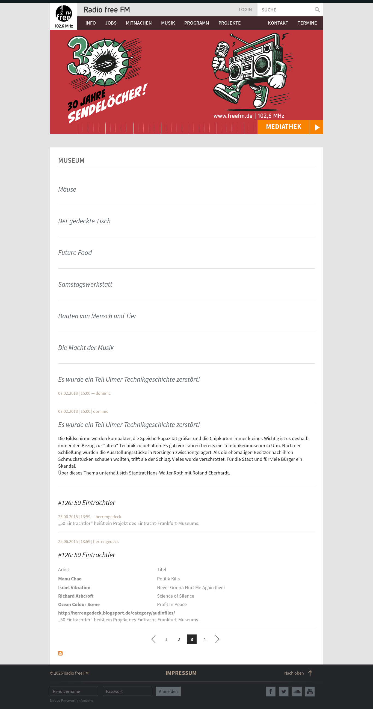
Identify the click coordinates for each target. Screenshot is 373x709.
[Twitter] (284, 691)
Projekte (229, 23)
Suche (269, 10)
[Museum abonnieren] (60, 652)
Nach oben (294, 673)
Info (90, 23)
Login (245, 9)
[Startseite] (63, 16)
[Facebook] (271, 691)
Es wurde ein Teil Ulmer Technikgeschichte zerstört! (129, 379)
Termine (307, 23)
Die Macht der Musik (86, 347)
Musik (168, 23)
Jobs (111, 23)
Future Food (75, 252)
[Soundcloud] (297, 691)
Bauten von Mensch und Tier (97, 316)
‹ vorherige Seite (153, 640)
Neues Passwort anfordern (71, 700)
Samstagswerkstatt (85, 284)
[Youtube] (310, 691)
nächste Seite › (217, 638)
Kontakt (278, 23)
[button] (290, 127)
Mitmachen (139, 23)
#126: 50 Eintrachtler (86, 502)
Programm (196, 23)
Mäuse (67, 189)
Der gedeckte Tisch (84, 220)
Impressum (181, 673)
